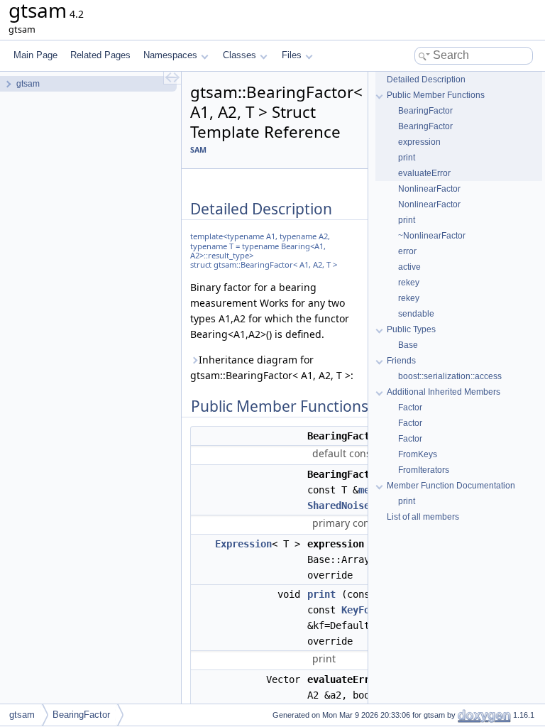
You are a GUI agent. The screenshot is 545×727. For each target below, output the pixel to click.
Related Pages (100, 55)
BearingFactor (425, 111)
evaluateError (424, 173)
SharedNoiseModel (352, 505)
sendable (416, 314)
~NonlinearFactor (432, 236)
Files (292, 55)
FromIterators (423, 470)
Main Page (35, 55)
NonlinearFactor (429, 189)
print (321, 594)
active (409, 267)
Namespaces (170, 55)
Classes (239, 55)
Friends (401, 361)
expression (419, 142)
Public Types (411, 329)
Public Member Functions (436, 95)
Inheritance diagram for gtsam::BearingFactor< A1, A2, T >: (271, 367)
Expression (243, 544)
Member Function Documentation (451, 486)
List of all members (423, 517)
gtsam (22, 714)
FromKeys (417, 454)
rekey (408, 283)
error (407, 251)
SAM (198, 150)
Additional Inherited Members (443, 392)
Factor (410, 407)
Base (408, 345)
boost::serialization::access (450, 376)
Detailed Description (426, 79)
